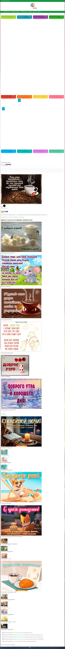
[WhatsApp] (1, 211)
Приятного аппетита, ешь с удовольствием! (8, 592)
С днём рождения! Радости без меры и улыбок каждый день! (11, 536)
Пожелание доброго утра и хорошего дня (8, 409)
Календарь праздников (15, 11)
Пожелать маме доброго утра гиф (7, 352)
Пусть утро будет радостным (6, 319)
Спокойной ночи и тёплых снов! (6, 447)
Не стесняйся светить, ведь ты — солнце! (8, 621)
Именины (30, 11)
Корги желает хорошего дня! (6, 503)
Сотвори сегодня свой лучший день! (7, 614)
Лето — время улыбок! (5, 455)
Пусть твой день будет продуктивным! (8, 599)
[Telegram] (4, 211)
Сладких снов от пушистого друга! (7, 629)
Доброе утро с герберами (5, 376)
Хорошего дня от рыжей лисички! (7, 551)
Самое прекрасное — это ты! (6, 558)
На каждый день (8, 164)
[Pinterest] (7, 211)
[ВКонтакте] (5, 211)
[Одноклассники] (3, 211)
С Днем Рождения (24, 11)
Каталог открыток (7, 11)
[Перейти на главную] (2, 12)
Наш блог (34, 11)
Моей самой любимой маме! (6, 462)
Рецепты (39, 11)
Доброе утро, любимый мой (6, 286)
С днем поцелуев (15, 641)
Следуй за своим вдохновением (17, 632)
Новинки (3, 413)
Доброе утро (3, 164)
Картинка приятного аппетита (18, 634)
